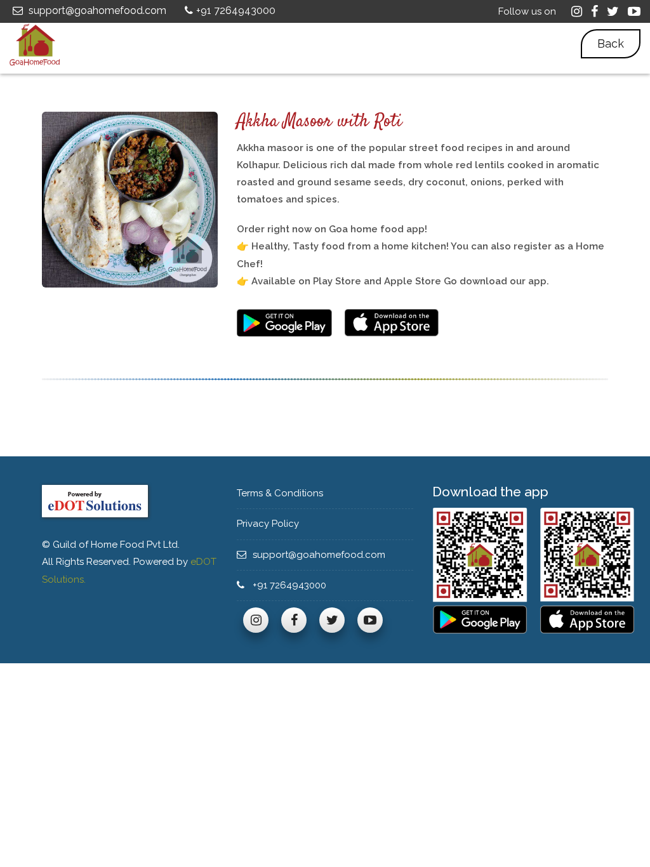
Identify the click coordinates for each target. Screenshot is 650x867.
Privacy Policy (268, 523)
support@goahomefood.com (96, 10)
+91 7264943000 (235, 10)
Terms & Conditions (281, 493)
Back (610, 43)
